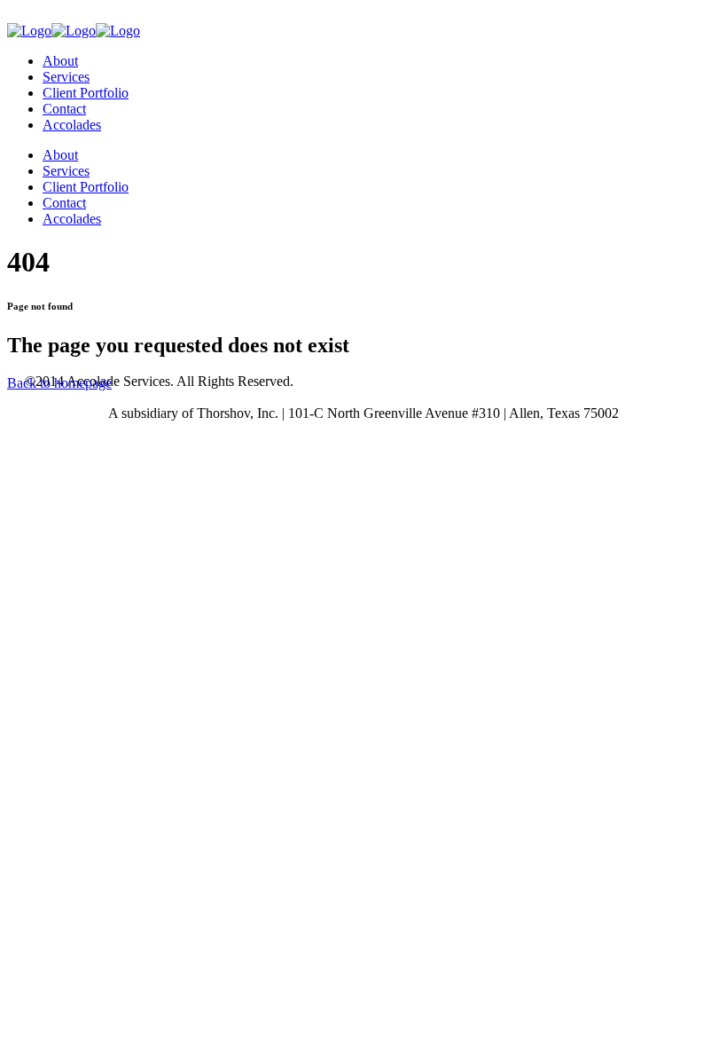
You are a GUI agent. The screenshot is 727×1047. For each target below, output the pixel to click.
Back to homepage (59, 382)
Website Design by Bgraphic (622, 381)
